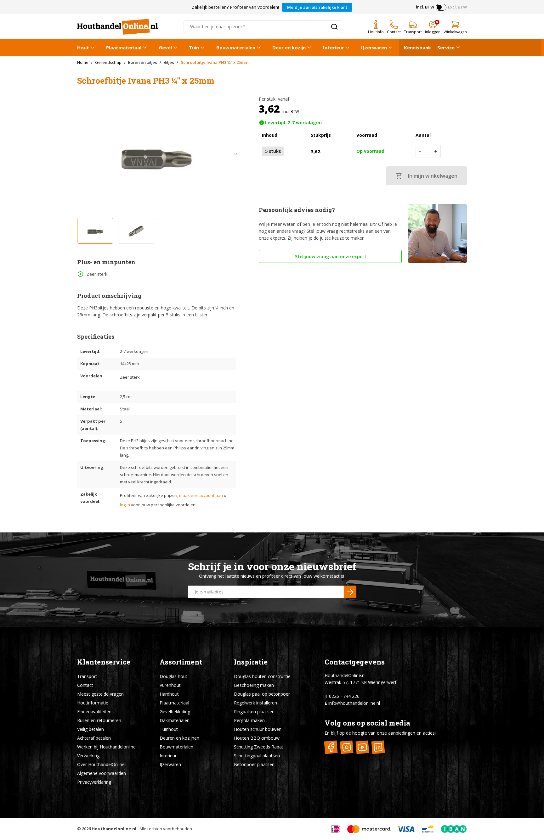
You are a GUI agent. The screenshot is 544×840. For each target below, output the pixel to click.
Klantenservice (103, 661)
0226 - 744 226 (344, 696)
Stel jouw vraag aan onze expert (330, 256)
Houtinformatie (92, 703)
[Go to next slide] (236, 154)
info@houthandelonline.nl (354, 703)
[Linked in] (378, 747)
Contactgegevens (355, 661)
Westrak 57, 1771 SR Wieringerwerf (360, 682)
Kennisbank (417, 47)
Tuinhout (169, 729)
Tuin (194, 47)
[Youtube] (362, 747)
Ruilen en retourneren (99, 720)
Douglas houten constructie (262, 676)
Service (446, 47)
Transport (87, 676)
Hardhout (169, 694)
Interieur (333, 47)
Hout (83, 47)
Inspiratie (251, 661)
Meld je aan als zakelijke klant (317, 7)
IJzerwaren (374, 47)
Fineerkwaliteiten (94, 712)
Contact (85, 685)
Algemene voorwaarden (101, 773)
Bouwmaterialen (235, 47)
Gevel (165, 47)
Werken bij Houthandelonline (106, 747)
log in (125, 505)
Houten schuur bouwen (257, 729)
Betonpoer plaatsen (254, 764)
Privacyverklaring (94, 782)
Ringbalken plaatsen (254, 712)
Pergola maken (249, 720)
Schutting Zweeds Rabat (258, 747)
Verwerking (88, 756)
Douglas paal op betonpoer (262, 694)
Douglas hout (173, 676)
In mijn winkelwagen (432, 175)
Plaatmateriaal (123, 47)
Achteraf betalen (94, 738)
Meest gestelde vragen (100, 694)
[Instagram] (347, 747)
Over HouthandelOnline (101, 764)
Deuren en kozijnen (179, 738)
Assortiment (181, 661)
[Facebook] (331, 747)
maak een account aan (201, 495)
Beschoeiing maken (254, 685)
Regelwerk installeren (255, 703)
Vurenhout (170, 685)
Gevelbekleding (175, 712)
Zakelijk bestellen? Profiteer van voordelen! (235, 7)
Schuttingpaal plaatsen (257, 756)
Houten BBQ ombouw (257, 738)
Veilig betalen (90, 729)
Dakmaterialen (175, 720)
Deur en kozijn (289, 47)
